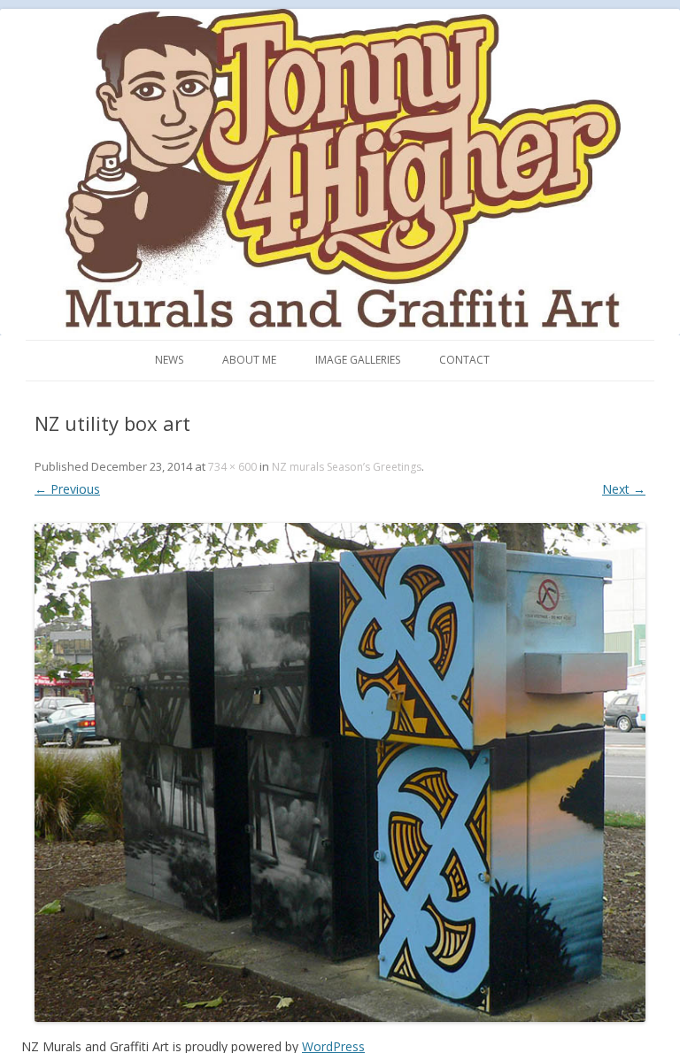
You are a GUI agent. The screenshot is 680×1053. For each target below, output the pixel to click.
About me (249, 359)
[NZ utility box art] (340, 772)
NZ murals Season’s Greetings (346, 466)
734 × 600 (232, 466)
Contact (464, 359)
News (169, 359)
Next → (623, 488)
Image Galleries (357, 359)
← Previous (67, 488)
